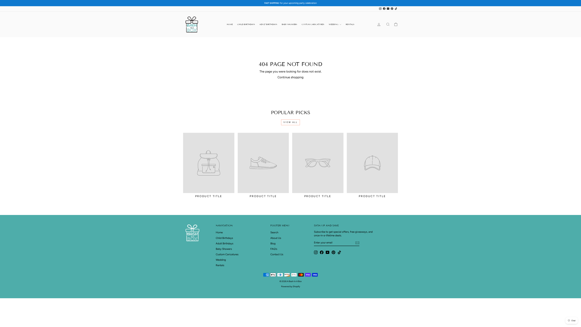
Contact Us (276, 254)
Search (274, 232)
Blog (273, 243)
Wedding (334, 24)
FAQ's (273, 248)
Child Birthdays (246, 24)
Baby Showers (289, 24)
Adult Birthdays (268, 24)
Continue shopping (290, 77)
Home (230, 24)
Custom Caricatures (313, 24)
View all (290, 122)
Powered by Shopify (290, 286)
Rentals (350, 24)
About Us (275, 237)
